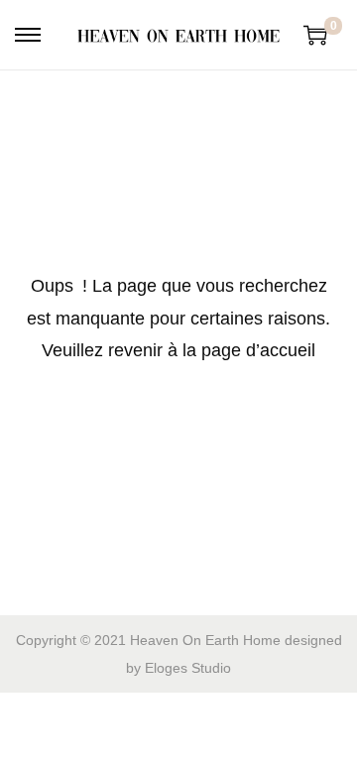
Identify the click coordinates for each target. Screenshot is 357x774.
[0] (315, 35)
